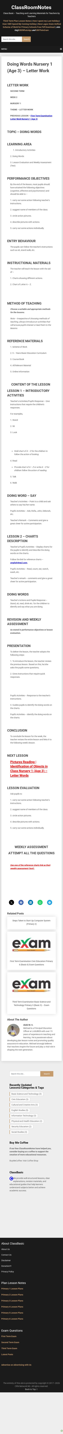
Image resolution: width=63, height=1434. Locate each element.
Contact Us (6, 1255)
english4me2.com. (19, 563)
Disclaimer (6, 1260)
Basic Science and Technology (26, 1094)
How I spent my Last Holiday (46, 21)
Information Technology (23, 1115)
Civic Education (19, 1099)
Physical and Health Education (26, 1121)
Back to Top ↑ (31, 1389)
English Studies (19, 1110)
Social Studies (19, 1132)
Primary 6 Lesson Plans (12, 1319)
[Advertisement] (31, 1410)
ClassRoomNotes (31, 7)
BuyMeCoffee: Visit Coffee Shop (24, 1160)
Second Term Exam (10, 1342)
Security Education (21, 1126)
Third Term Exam (9, 1348)
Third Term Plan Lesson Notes (17, 21)
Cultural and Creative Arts (24, 1105)
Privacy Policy (7, 1271)
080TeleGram (42, 30)
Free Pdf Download (46, 27)
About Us (5, 1249)
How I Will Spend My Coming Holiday (19, 24)
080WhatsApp (25, 30)
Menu (4, 49)
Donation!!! (6, 1266)
